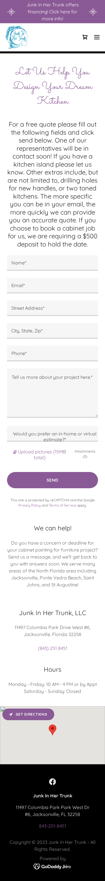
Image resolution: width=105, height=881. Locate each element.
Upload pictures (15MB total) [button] (42, 454)
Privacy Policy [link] (29, 505)
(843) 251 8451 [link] (52, 648)
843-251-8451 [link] (52, 826)
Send (52, 480)
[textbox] (52, 263)
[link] (16, 37)
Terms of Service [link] (62, 505)
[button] (97, 37)
